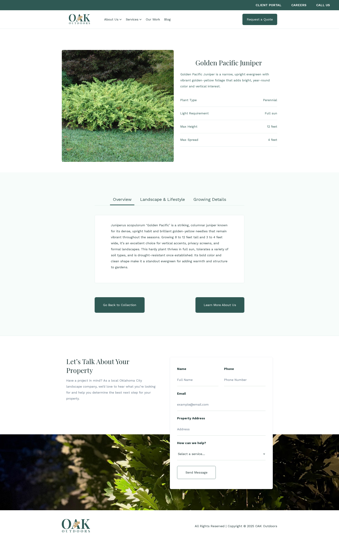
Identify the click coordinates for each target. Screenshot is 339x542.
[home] (79, 19)
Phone (229, 369)
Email (181, 393)
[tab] (122, 199)
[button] (112, 19)
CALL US (323, 5)
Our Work (153, 19)
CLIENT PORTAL (268, 5)
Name (181, 369)
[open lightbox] (118, 106)
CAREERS (298, 5)
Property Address (191, 418)
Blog (167, 19)
